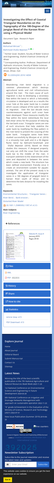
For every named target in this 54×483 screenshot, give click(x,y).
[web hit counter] (21, 447)
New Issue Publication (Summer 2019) (22, 416)
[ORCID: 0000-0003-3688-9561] (31, 49)
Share (11, 293)
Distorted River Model (13, 201)
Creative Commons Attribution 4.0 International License (30, 438)
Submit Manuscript (14, 358)
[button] (28, 474)
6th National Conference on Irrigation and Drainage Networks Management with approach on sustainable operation (24, 400)
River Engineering (11, 213)
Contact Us (10, 362)
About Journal (11, 350)
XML (9, 272)
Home (7, 346)
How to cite (14, 301)
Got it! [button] (7, 480)
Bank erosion (22, 197)
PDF (13, 277)
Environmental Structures (15, 194)
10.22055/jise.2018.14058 (19, 75)
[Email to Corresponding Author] (29, 49)
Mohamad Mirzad (11, 46)
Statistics (13, 309)
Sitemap (8, 366)
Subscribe (42, 464)
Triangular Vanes (37, 194)
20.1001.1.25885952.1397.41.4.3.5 (21, 205)
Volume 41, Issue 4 (36, 234)
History (12, 285)
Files (10, 266)
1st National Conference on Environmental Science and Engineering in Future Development (24, 391)
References (13, 223)
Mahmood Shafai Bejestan (15, 49)
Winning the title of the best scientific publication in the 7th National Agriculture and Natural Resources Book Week (26, 381)
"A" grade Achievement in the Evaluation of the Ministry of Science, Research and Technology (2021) (26, 410)
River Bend (8, 197)
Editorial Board (12, 354)
